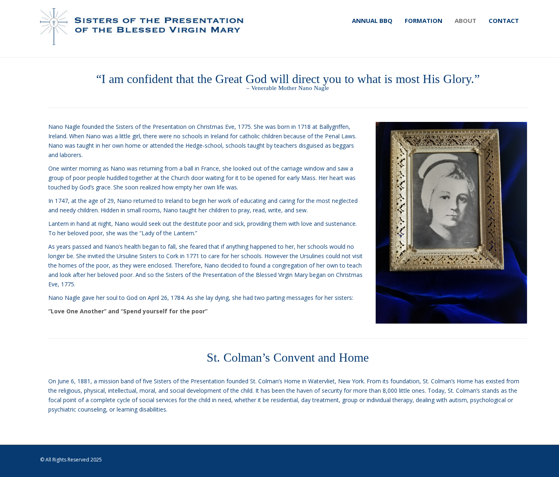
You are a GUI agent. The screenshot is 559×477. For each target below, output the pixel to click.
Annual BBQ (372, 20)
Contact (504, 20)
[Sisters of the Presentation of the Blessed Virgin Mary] (144, 26)
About (465, 20)
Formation (423, 20)
